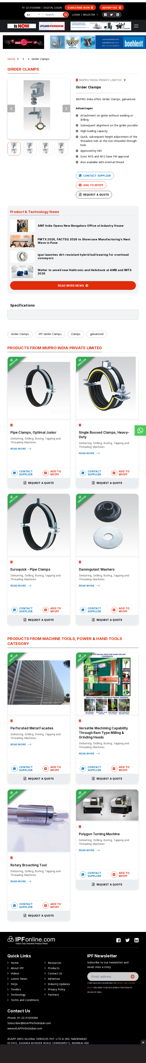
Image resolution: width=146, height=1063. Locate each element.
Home (11, 59)
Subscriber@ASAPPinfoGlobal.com (29, 1023)
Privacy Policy (56, 989)
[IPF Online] (21, 26)
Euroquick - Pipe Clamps (30, 569)
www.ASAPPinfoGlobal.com (24, 1028)
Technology (18, 994)
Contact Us (55, 973)
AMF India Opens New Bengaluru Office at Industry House (81, 225)
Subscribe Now (78, 7)
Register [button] (89, 14)
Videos (15, 973)
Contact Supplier (96, 175)
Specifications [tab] (22, 305)
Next (66, 108)
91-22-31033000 (31, 7)
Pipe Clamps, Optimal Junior (33, 432)
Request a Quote (95, 194)
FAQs (14, 984)
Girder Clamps (20, 334)
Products (54, 968)
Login (76, 14)
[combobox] (33, 14)
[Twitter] (111, 14)
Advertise (110, 7)
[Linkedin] (117, 14)
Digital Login (53, 7)
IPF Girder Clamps (50, 334)
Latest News (19, 978)
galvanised (97, 334)
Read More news (71, 285)
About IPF (17, 968)
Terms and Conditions (25, 1000)
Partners (53, 994)
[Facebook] (105, 14)
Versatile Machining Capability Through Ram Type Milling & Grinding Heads (103, 732)
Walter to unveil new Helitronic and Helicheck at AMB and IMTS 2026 (85, 271)
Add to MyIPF (92, 185)
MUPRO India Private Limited (100, 80)
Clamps (76, 334)
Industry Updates (59, 984)
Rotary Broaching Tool (28, 865)
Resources (54, 963)
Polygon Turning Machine (99, 834)
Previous (11, 108)
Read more (18, 448)
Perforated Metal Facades (31, 728)
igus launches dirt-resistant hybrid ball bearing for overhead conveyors (83, 256)
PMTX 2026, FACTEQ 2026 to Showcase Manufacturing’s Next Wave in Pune (84, 241)
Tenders (16, 989)
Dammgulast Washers (97, 569)
